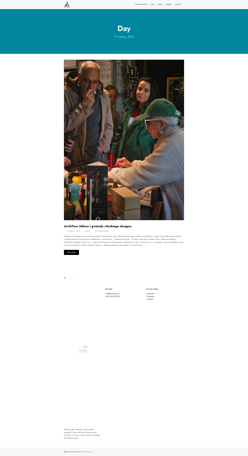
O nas (152, 4)
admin (87, 231)
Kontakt (178, 4)
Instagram (150, 293)
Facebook (150, 296)
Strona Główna (141, 4)
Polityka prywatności (87, 452)
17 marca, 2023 (73, 231)
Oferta (160, 4)
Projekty (169, 4)
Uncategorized (102, 231)
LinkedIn (150, 299)
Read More (71, 252)
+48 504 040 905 (112, 296)
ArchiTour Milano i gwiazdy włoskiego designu (97, 226)
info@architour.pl (112, 293)
